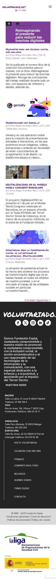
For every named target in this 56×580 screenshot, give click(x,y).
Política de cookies (41, 520)
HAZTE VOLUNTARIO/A (25, 442)
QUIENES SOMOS (22, 480)
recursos (22, 128)
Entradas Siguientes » (37, 300)
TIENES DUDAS (21, 488)
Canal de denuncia (40, 516)
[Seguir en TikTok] (48, 323)
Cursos (10, 262)
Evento (10, 193)
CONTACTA (20, 496)
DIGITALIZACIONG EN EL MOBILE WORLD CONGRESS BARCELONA (26, 186)
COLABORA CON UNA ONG (27, 451)
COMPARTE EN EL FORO (26, 465)
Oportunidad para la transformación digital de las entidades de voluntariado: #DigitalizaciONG (27, 252)
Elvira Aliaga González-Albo (23, 55)
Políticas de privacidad (18, 520)
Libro (23, 58)
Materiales (32, 58)
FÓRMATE (19, 459)
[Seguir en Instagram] (33, 323)
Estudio (16, 58)
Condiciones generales (17, 516)
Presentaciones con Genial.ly (22, 122)
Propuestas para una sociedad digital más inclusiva (27, 50)
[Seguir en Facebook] (18, 323)
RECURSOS (19, 474)
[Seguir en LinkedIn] (40, 323)
